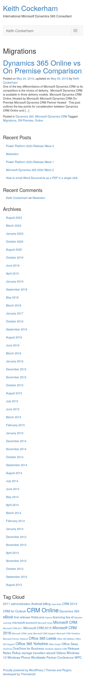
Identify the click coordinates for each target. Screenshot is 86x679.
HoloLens (37, 617)
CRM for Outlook (14, 611)
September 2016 (16, 329)
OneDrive (7, 648)
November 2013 (16, 545)
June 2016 (12, 345)
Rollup (16, 652)
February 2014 (15, 521)
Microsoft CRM (65, 622)
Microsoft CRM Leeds (22, 633)
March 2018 (13, 305)
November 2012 (16, 561)
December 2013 (16, 537)
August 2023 (14, 217)
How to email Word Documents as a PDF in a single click (42, 178)
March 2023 (13, 225)
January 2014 (14, 529)
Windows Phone (18, 657)
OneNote (49, 648)
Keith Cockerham (30, 8)
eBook (8, 616)
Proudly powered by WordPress (23, 670)
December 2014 (16, 441)
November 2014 (16, 449)
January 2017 (14, 313)
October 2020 (14, 241)
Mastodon (12, 154)
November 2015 (16, 377)
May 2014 (12, 497)
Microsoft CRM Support (44, 633)
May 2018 (12, 297)
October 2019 (14, 257)
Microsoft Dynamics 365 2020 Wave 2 (30, 170)
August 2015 (14, 393)
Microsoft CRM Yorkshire (68, 633)
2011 (6, 603)
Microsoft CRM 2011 (13, 628)
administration (20, 603)
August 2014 (14, 473)
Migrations (9, 120)
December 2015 (16, 369)
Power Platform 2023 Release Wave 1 (30, 162)
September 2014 (16, 465)
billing (47, 603)
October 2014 (14, 457)
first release (22, 617)
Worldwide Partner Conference (52, 657)
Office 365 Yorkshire (32, 643)
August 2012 (14, 585)
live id (70, 617)
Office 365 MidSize (66, 638)
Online (39, 120)
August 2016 (14, 337)
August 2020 (14, 249)
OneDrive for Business (28, 648)
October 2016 (14, 321)
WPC (78, 657)
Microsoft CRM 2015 (37, 628)
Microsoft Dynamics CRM (51, 116)
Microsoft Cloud (45, 622)
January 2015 (14, 433)
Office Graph (55, 644)
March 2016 (13, 353)
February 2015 (15, 425)
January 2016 (14, 361)
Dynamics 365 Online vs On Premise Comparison (42, 66)
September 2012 (16, 577)
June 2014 (12, 489)
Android (36, 603)
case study (56, 604)
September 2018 (16, 289)
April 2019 (12, 273)
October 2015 (14, 385)
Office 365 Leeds (42, 638)
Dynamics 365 (25, 116)
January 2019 (14, 281)
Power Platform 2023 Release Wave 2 (30, 146)
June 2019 (12, 265)
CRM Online (43, 610)
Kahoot (48, 617)
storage (27, 652)
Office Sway (70, 643)
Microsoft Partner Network (15, 638)
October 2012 (14, 569)
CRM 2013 (69, 603)
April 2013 (12, 553)
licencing (59, 617)
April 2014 (12, 505)
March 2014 (13, 513)
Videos (61, 652)
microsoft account (24, 622)
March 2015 (13, 417)
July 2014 (12, 481)
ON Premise (25, 120)
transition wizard (44, 652)
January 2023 (14, 233)
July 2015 (12, 401)
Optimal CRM (60, 648)
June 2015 (12, 409)
